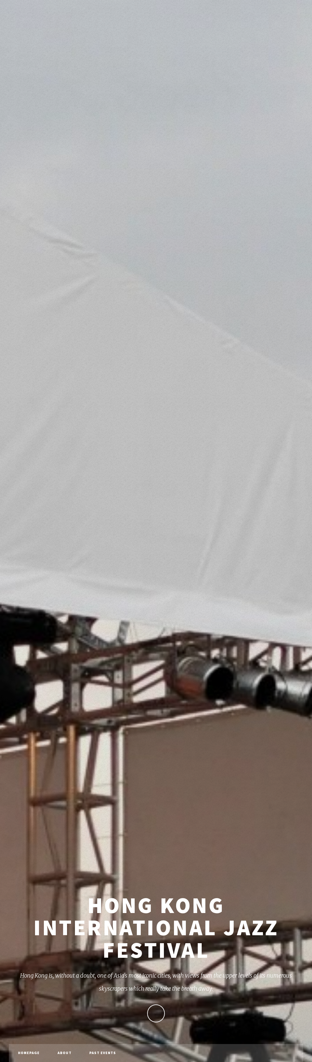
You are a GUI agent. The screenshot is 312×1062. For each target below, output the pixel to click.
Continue (156, 1013)
